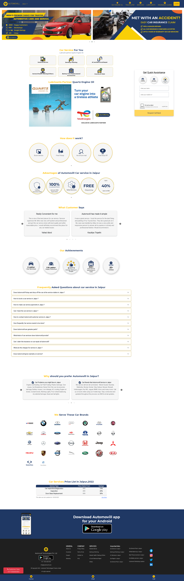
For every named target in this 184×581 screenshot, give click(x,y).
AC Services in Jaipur (115, 555)
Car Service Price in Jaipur (116, 561)
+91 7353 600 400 (46, 561)
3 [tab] (73, 239)
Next (120, 224)
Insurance (68, 552)
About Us (68, 548)
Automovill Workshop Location (136, 561)
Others (91, 561)
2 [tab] (70, 239)
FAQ (78, 558)
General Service (93, 548)
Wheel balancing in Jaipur (135, 551)
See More (104, 497)
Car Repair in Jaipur (115, 558)
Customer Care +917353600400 (14, 570)
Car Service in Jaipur (115, 548)
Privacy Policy (80, 548)
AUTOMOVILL (14, 3)
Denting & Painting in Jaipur (117, 552)
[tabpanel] (39, 153)
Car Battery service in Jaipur (136, 558)
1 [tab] (71, 166)
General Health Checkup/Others (97, 555)
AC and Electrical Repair (95, 558)
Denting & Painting (94, 552)
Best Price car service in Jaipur (136, 555)
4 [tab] (76, 239)
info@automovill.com (46, 565)
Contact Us (80, 555)
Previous (22, 224)
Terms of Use (80, 552)
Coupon (68, 555)
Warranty (68, 558)
